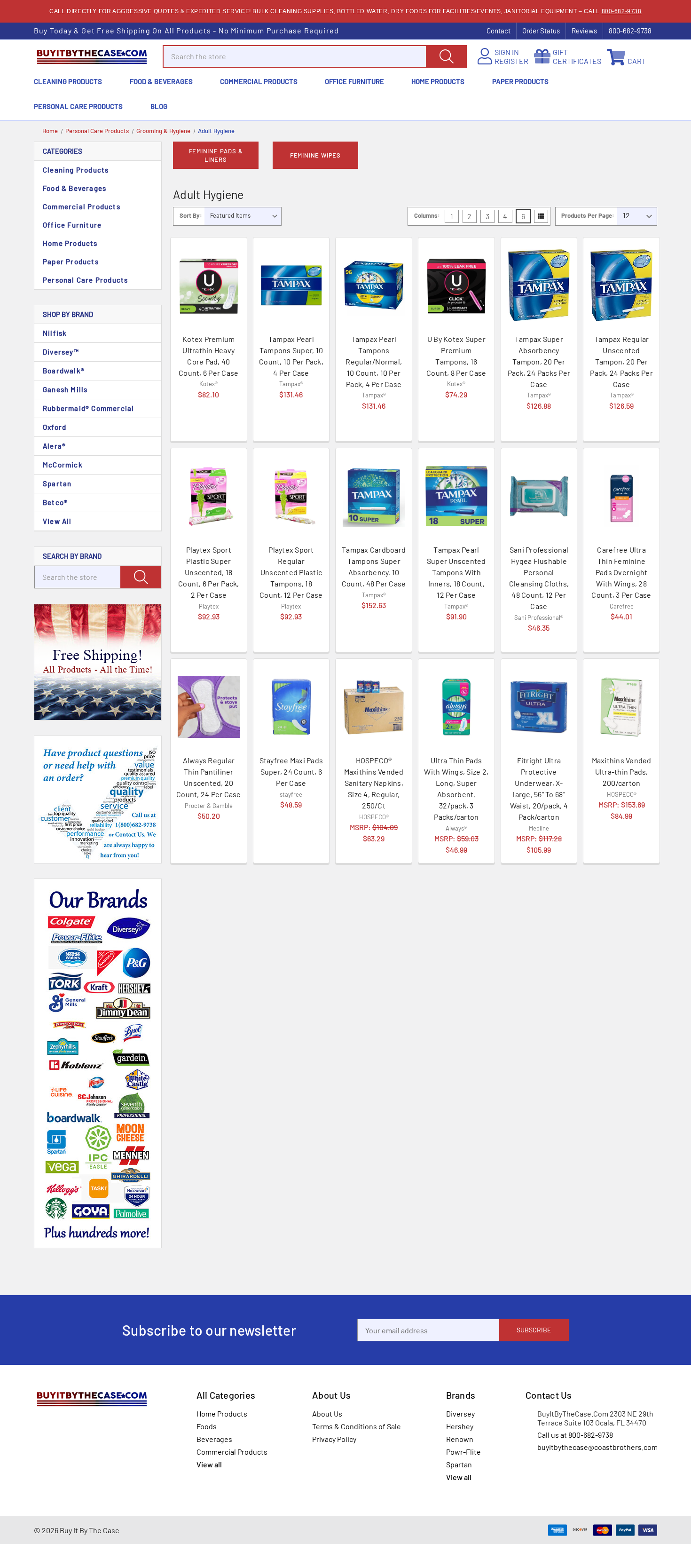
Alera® (54, 446)
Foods (206, 1426)
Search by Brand (72, 556)
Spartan (57, 483)
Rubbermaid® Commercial (88, 408)
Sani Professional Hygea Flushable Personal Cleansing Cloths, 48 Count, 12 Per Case (539, 577)
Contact (498, 30)
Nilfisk (55, 333)
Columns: (427, 215)
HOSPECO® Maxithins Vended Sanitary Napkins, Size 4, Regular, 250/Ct (374, 783)
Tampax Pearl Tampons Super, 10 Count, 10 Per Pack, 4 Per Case (291, 355)
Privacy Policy (334, 1438)
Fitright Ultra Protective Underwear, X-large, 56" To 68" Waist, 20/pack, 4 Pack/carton (539, 788)
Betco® (55, 502)
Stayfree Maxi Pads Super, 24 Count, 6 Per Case (291, 771)
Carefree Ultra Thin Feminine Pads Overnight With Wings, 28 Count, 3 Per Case (621, 572)
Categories (62, 151)
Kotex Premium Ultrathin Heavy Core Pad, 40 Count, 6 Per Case (208, 355)
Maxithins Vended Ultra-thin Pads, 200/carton (622, 771)
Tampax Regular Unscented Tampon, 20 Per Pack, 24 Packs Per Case (621, 361)
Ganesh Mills (65, 389)
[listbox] (242, 216)
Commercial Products (259, 81)
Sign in (507, 52)
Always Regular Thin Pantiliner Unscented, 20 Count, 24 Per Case (208, 777)
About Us (327, 1413)
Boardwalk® (64, 370)
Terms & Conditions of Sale (356, 1426)
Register (511, 60)
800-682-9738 (622, 11)
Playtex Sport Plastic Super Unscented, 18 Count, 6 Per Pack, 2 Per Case (208, 572)
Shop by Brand (68, 314)
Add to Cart (208, 423)
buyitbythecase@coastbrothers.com (597, 1446)
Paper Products (520, 81)
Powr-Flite (463, 1451)
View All (57, 521)
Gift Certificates (577, 56)
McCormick (63, 464)
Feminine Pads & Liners (216, 155)
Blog (158, 106)
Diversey (460, 1413)
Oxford (54, 427)
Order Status (541, 30)
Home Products (437, 81)
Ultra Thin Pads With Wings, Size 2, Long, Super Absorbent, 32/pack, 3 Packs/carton (456, 788)
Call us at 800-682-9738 (575, 1434)
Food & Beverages (161, 81)
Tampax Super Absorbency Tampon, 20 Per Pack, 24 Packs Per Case (539, 361)
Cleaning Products (68, 81)
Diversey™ (61, 352)
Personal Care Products (78, 106)
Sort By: (191, 215)
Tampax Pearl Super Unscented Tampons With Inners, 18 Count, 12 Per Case (456, 572)
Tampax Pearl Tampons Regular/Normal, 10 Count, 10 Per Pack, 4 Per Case (374, 361)
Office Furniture (354, 81)
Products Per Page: (587, 215)
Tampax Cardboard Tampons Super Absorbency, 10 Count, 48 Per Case (374, 566)
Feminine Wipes (315, 155)
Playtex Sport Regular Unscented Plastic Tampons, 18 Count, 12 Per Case (291, 572)
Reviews (584, 30)
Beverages (214, 1438)
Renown (459, 1438)
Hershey (459, 1426)
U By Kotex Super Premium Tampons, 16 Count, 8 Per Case (456, 355)
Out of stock (374, 423)
